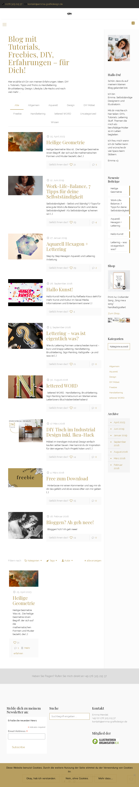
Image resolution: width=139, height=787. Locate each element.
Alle (17, 105)
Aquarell (53, 105)
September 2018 (120, 444)
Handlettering (38, 113)
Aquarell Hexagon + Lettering (67, 246)
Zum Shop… (114, 313)
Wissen (55, 122)
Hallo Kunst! (59, 289)
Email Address (18, 731)
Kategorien (33, 560)
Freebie (17, 113)
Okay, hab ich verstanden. (41, 778)
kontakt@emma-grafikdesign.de (45, 4)
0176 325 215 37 (13, 4)
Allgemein (33, 105)
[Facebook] (126, 4)
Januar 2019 (120, 435)
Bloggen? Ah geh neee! (70, 522)
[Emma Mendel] (69, 13)
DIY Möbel (89, 105)
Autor (67, 560)
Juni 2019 (119, 429)
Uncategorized (88, 113)
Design (71, 105)
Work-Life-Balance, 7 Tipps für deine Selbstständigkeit (68, 191)
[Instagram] (136, 4)
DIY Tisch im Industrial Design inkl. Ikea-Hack (70, 432)
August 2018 (121, 451)
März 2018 (119, 458)
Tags (52, 560)
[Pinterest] (131, 4)
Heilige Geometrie (65, 142)
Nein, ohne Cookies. (77, 778)
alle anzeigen (94, 560)
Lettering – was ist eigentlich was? (66, 336)
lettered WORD (62, 113)
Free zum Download (67, 478)
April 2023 (119, 422)
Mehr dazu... (105, 778)
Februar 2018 (118, 467)
